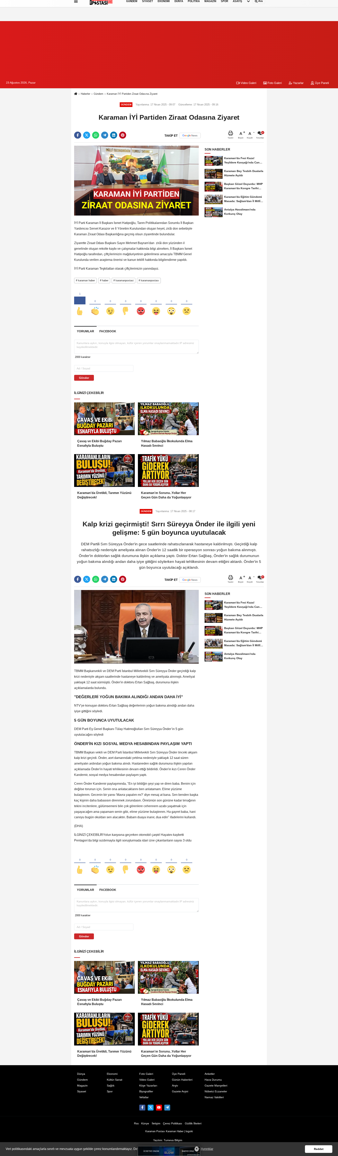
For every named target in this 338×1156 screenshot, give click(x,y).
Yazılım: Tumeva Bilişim (167, 1140)
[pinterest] (122, 135)
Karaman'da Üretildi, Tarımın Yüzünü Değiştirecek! (104, 495)
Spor (110, 1091)
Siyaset (81, 1091)
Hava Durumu (213, 1079)
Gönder (84, 377)
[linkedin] (113, 135)
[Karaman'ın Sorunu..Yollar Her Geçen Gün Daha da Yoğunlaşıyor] (168, 470)
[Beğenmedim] (125, 304)
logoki (189, 1131)
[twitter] (86, 135)
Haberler (85, 93)
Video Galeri (248, 83)
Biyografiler (146, 1091)
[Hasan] (167, 1108)
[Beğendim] (79, 304)
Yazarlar (298, 83)
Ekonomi (112, 1073)
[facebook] (77, 135)
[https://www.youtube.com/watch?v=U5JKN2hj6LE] (159, 1108)
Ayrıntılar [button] (207, 1149)
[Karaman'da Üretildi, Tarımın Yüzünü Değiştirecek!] (104, 470)
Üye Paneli (321, 83)
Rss (136, 1123)
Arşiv (175, 1085)
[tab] (85, 331)
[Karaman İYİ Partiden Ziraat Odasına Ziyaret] (136, 180)
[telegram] (104, 135)
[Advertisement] (169, 48)
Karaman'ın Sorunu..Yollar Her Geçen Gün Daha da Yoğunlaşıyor (166, 495)
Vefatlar (144, 1097)
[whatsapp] (95, 135)
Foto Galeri (274, 83)
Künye (145, 1123)
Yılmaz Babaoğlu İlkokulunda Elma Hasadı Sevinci (166, 443)
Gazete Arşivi (180, 1091)
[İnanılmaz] (171, 304)
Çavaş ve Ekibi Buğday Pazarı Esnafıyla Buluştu (99, 443)
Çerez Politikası (172, 1123)
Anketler (210, 1073)
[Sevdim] (110, 304)
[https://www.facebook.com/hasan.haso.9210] (142, 1108)
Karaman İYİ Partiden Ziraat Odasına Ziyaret (132, 93)
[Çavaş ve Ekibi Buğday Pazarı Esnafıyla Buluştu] (104, 418)
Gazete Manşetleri (216, 1085)
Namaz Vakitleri (214, 1097)
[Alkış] (95, 304)
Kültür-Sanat (114, 1079)
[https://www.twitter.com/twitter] (151, 1108)
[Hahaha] (156, 304)
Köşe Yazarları (148, 1085)
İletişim (156, 1123)
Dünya (81, 1073)
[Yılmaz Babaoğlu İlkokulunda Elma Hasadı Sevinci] (168, 418)
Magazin (82, 1085)
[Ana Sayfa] (75, 94)
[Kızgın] (141, 304)
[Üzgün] (186, 304)
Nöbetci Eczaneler (216, 1091)
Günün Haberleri (182, 1079)
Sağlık (110, 1085)
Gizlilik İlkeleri (193, 1123)
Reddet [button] (319, 1149)
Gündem (98, 93)
